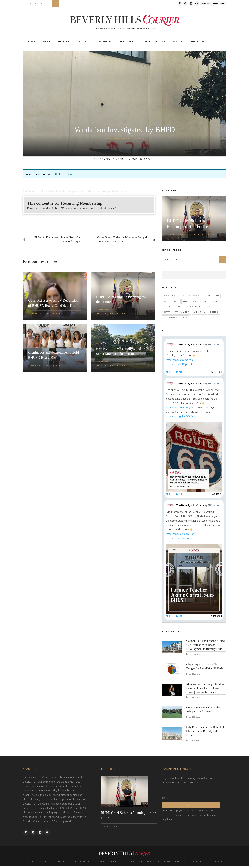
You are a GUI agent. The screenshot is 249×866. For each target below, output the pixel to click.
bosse (176, 301)
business (209, 306)
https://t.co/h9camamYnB (180, 360)
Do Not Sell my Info (174, 862)
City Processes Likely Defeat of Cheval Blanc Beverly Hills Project (205, 731)
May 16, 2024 (141, 159)
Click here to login (65, 174)
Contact (220, 862)
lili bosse (168, 306)
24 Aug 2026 (103, 362)
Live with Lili (199, 312)
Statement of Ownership (107, 862)
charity (167, 312)
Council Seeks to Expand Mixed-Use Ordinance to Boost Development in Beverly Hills (206, 645)
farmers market (182, 312)
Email (165, 792)
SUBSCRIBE (218, 3)
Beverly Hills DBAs (200, 862)
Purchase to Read (37, 208)
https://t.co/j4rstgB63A (178, 407)
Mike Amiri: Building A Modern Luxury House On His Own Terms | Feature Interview (205, 688)
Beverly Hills (169, 296)
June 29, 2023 (194, 674)
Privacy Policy (81, 862)
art (205, 301)
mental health (193, 306)
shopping (214, 312)
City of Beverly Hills (120, 138)
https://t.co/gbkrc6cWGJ (180, 416)
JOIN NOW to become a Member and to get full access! (83, 208)
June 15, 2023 (194, 697)
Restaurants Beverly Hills (175, 317)
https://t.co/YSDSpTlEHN (179, 364)
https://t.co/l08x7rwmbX (179, 538)
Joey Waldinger (110, 159)
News (140, 138)
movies (196, 301)
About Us (30, 862)
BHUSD (207, 296)
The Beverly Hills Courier (198, 344)
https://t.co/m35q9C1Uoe (180, 534)
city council (194, 296)
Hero (182, 296)
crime (185, 301)
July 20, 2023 (194, 654)
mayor (214, 301)
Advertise (44, 862)
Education (49, 314)
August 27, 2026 (176, 235)
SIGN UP (190, 805)
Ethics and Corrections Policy (142, 862)
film (217, 296)
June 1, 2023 (194, 741)
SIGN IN (205, 3)
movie (166, 301)
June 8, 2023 (194, 717)
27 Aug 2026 (103, 310)
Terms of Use (62, 862)
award (179, 306)
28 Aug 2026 (35, 314)
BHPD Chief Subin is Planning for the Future (128, 815)
